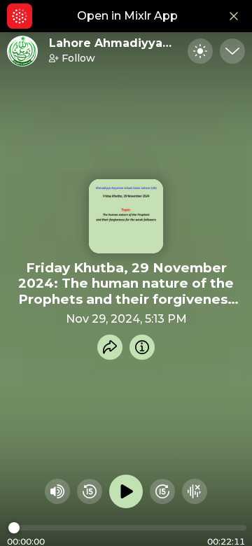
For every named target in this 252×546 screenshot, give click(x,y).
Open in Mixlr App (127, 15)
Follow (78, 58)
